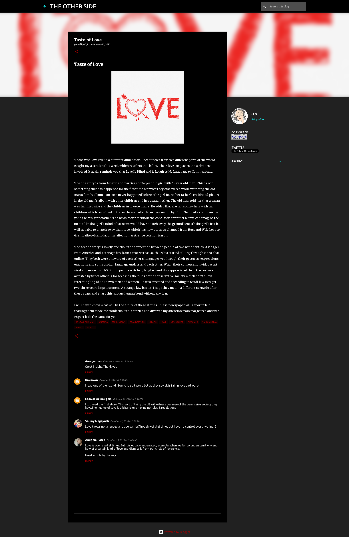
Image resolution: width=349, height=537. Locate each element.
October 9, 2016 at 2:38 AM (113, 380)
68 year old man (85, 322)
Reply (89, 372)
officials (193, 322)
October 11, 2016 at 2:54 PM (128, 399)
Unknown (91, 380)
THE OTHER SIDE (73, 6)
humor (153, 322)
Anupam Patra (95, 440)
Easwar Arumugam (98, 399)
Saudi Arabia (209, 322)
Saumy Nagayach (97, 421)
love (164, 322)
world (90, 327)
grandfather (137, 322)
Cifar (254, 114)
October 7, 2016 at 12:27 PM (118, 361)
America (103, 322)
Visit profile (257, 119)
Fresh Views (118, 322)
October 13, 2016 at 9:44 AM (121, 440)
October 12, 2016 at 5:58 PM (125, 421)
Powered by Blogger (176, 532)
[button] (76, 51)
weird (79, 327)
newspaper (177, 322)
